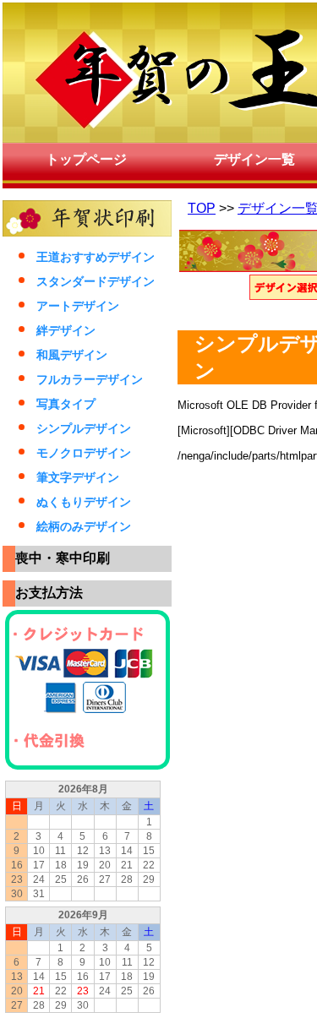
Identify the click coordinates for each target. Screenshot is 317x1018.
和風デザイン (71, 355)
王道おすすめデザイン (95, 257)
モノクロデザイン (83, 453)
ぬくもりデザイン (83, 502)
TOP (202, 208)
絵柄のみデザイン (83, 526)
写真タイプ (66, 404)
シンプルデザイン (83, 428)
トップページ (86, 159)
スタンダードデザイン (95, 281)
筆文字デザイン (77, 477)
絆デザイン (66, 330)
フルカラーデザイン (89, 379)
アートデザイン (77, 306)
